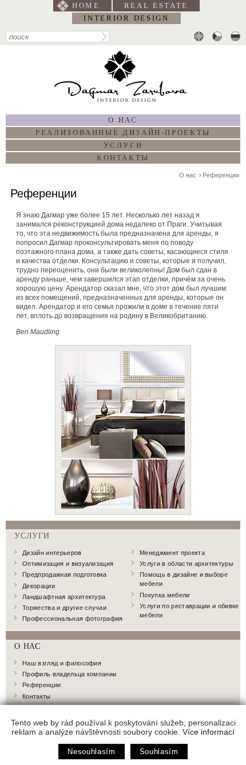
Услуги (123, 145)
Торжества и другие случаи (64, 607)
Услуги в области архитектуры (186, 563)
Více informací (208, 731)
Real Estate (156, 5)
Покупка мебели (165, 595)
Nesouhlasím (91, 751)
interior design (126, 18)
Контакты (123, 157)
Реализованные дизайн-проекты (123, 132)
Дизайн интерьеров (52, 552)
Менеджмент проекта (172, 552)
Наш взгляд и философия (61, 663)
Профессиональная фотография (72, 618)
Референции (221, 175)
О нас (122, 120)
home (86, 5)
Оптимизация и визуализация (67, 563)
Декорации (38, 585)
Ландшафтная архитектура (63, 596)
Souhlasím (159, 751)
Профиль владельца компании (69, 674)
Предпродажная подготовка (64, 574)
